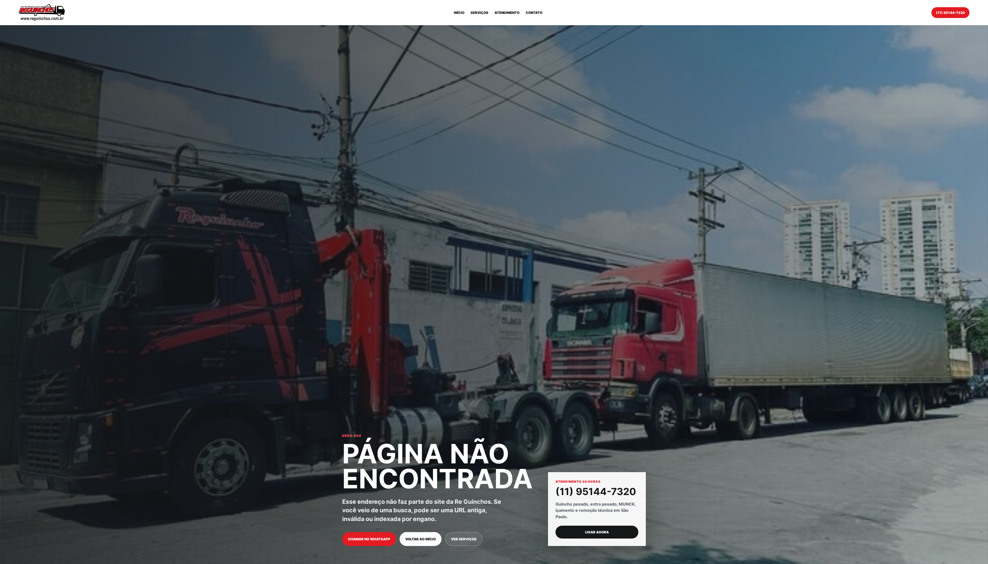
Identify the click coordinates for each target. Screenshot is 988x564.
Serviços (479, 13)
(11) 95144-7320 (950, 13)
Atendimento (507, 13)
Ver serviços (464, 539)
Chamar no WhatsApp (369, 539)
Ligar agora (597, 532)
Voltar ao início (420, 539)
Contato (534, 13)
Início (459, 13)
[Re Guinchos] (42, 12)
